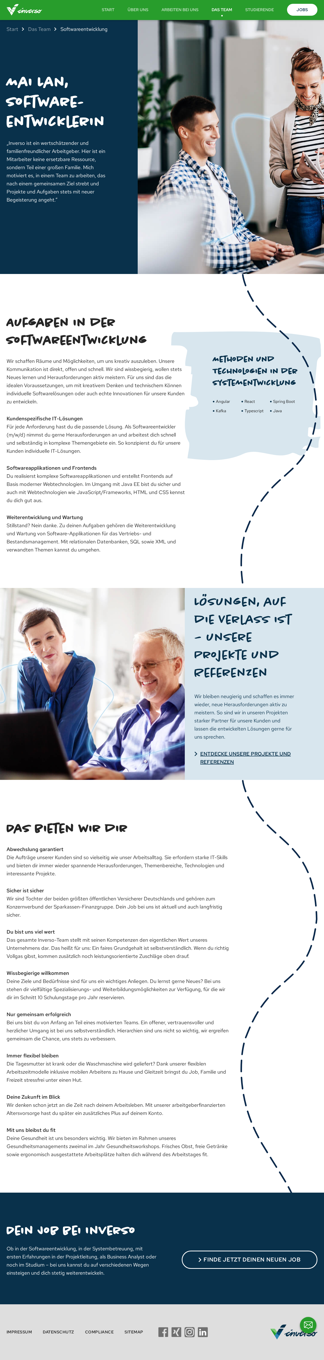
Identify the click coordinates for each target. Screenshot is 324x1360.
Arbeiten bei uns (179, 9)
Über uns (138, 9)
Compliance (99, 1332)
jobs (302, 9)
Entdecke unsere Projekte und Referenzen (245, 758)
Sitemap (134, 1332)
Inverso (26, 9)
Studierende (259, 9)
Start (108, 9)
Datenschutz (58, 1332)
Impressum (19, 1332)
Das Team (222, 9)
